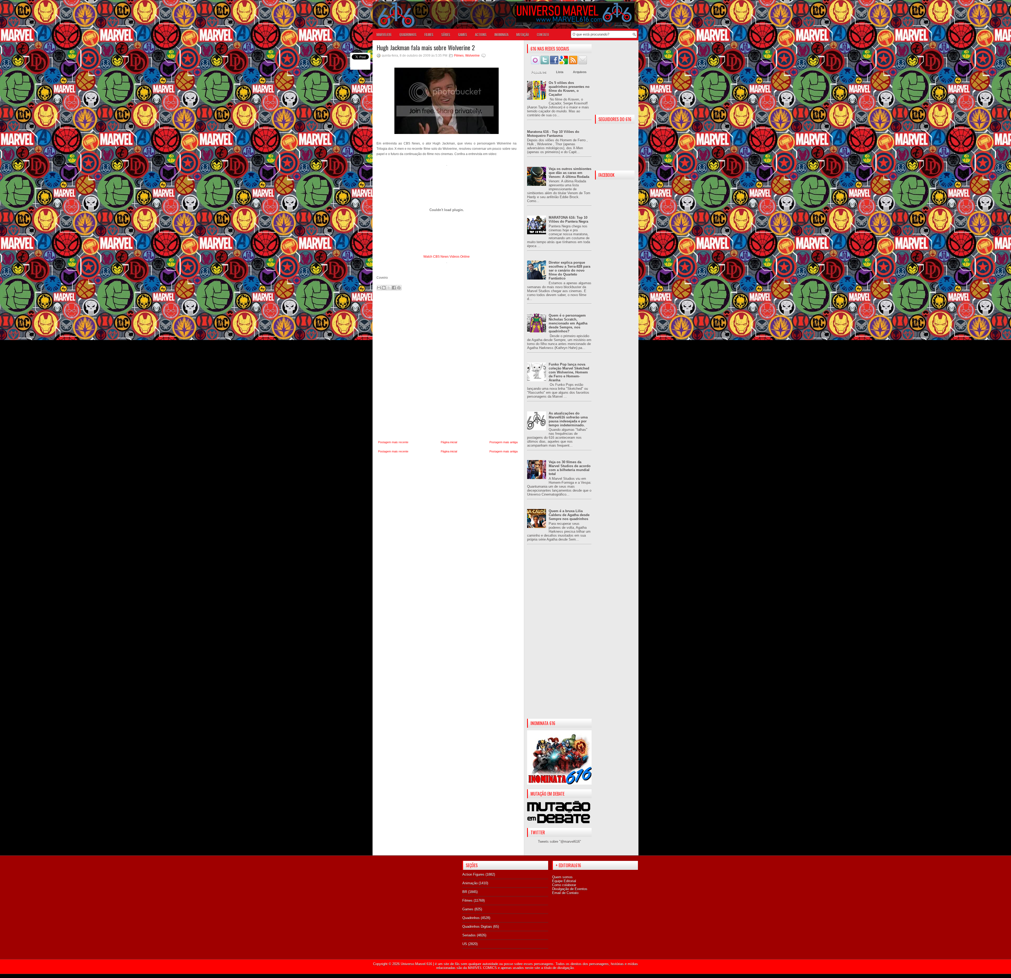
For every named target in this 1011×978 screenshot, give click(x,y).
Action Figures (473, 874)
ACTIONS (481, 34)
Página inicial (449, 442)
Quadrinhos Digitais (477, 927)
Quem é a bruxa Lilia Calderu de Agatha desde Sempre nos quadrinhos (569, 515)
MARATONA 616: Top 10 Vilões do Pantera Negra (568, 219)
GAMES (462, 34)
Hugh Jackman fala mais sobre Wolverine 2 (425, 47)
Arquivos (580, 72)
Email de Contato (565, 893)
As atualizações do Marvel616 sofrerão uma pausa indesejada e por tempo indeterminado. (568, 419)
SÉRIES (445, 34)
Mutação (522, 34)
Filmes (459, 55)
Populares (539, 72)
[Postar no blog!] (383, 287)
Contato (543, 34)
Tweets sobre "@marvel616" (559, 842)
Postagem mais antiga (503, 442)
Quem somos (562, 877)
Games (467, 909)
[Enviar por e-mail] (378, 287)
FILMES (428, 34)
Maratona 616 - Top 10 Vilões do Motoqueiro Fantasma (553, 134)
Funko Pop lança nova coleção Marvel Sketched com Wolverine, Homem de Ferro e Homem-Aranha (569, 372)
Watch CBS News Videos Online (446, 256)
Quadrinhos (471, 918)
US (464, 944)
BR (464, 892)
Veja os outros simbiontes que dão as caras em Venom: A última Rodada (570, 173)
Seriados (469, 935)
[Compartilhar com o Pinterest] (399, 287)
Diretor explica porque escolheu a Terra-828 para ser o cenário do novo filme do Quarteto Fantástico (569, 270)
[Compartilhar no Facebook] (394, 287)
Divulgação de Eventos (569, 889)
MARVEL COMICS (482, 968)
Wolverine (472, 55)
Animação (470, 883)
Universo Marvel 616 (416, 964)
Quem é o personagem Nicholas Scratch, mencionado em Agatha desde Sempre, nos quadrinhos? (568, 323)
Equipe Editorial (564, 881)
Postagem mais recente (393, 442)
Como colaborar (564, 885)
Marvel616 (383, 34)
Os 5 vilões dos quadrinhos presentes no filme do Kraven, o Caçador (569, 89)
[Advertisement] (559, 636)
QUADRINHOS (408, 34)
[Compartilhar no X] (388, 287)
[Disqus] (447, 365)
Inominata (501, 34)
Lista (559, 72)
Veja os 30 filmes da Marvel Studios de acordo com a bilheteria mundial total (570, 468)
